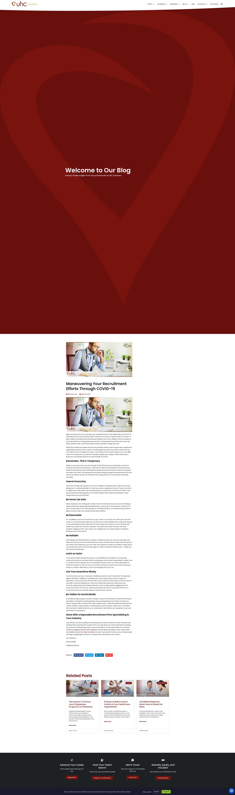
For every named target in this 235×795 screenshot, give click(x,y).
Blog (193, 4)
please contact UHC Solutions (86, 630)
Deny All (156, 791)
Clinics (151, 4)
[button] (221, 4)
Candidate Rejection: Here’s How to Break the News (150, 704)
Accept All (166, 791)
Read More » (73, 725)
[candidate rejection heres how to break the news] (153, 688)
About (185, 4)
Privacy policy (147, 792)
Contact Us (202, 4)
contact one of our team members (82, 632)
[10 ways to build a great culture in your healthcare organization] (117, 688)
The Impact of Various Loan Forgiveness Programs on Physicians (81, 704)
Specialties (175, 4)
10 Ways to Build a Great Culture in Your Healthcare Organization (117, 704)
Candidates (162, 4)
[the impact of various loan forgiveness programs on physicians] (82, 688)
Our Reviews (214, 4)
